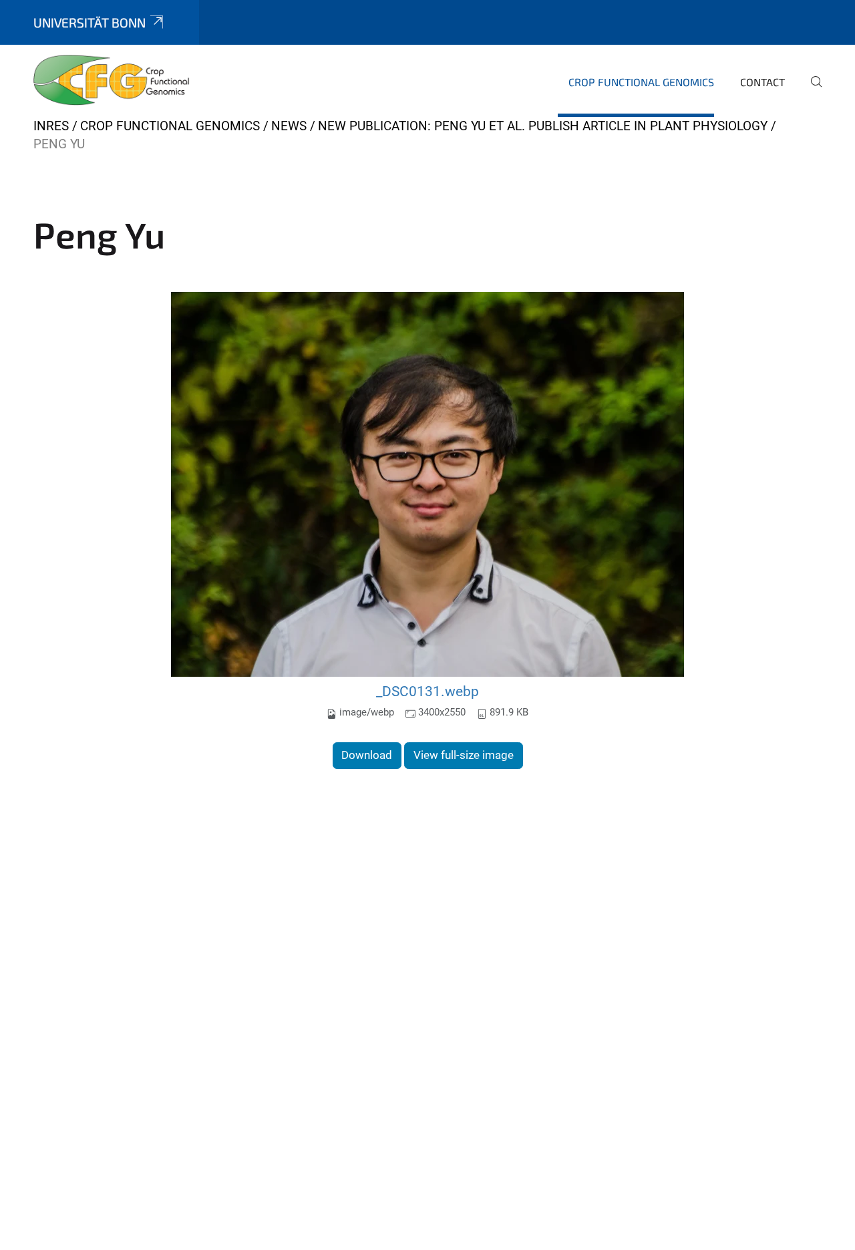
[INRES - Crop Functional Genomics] (111, 80)
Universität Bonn (89, 22)
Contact (762, 81)
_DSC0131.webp (427, 691)
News (289, 126)
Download (366, 755)
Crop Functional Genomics (641, 81)
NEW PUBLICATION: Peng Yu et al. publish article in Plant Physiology (542, 126)
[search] (811, 91)
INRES (51, 126)
